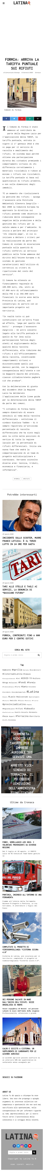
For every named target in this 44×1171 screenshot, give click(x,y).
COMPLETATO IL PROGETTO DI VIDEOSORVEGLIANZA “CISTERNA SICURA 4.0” (20, 949)
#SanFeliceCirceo (8, 712)
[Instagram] (22, 1146)
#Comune (27, 674)
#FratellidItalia (8, 687)
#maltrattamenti (34, 697)
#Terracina (22, 716)
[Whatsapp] (30, 119)
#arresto (26, 670)
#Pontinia (28, 700)
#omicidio (13, 700)
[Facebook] (6, 119)
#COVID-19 (26, 678)
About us (29, 1164)
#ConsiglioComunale (8, 678)
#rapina (29, 704)
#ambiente (6, 670)
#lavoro (4, 697)
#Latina (33, 691)
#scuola (24, 712)
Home (13, 1164)
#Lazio (11, 697)
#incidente (6, 692)
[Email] (38, 119)
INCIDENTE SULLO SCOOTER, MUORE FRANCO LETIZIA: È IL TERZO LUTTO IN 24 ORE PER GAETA (21, 540)
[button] (39, 655)
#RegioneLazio (8, 709)
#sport (12, 716)
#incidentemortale (19, 692)
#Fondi (22, 682)
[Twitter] (14, 119)
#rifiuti (26, 478)
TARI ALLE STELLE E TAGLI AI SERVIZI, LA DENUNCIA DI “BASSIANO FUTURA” (19, 589)
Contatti (20, 1164)
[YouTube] (30, 1146)
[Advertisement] (22, 31)
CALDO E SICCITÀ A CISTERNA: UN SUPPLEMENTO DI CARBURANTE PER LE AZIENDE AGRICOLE (19, 1051)
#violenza (12, 720)
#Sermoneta (33, 712)
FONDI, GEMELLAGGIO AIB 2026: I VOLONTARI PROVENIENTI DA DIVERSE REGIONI (19, 845)
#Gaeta (24, 686)
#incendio (32, 687)
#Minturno (5, 700)
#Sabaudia (29, 708)
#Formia (17, 478)
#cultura (36, 678)
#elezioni (13, 683)
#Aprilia (17, 669)
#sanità (17, 712)
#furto (17, 687)
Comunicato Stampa (12, 72)
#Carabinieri (35, 670)
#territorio (34, 716)
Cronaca (38, 72)
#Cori (18, 678)
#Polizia (21, 700)
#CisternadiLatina (12, 674)
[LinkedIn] (26, 1146)
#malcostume (22, 697)
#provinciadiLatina (14, 704)
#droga (5, 683)
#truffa (4, 720)
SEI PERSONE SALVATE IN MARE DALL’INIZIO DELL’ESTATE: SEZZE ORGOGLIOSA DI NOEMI (18, 1002)
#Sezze (5, 716)
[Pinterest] (22, 119)
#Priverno (35, 700)
